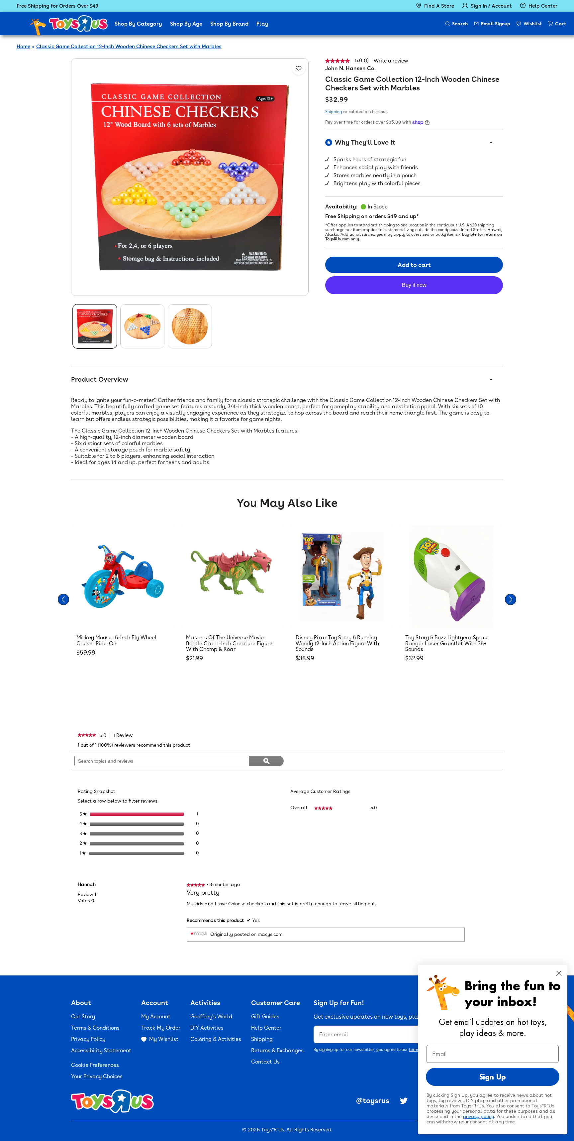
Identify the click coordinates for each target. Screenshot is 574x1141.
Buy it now (414, 285)
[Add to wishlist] (298, 68)
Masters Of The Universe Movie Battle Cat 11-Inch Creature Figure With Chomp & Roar (229, 643)
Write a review (391, 61)
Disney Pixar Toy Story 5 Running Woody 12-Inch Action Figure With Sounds (337, 643)
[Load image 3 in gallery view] (190, 326)
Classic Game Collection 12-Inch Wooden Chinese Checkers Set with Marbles (129, 47)
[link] (87, 735)
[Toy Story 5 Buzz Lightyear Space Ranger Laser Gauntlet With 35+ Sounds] (451, 576)
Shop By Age (186, 24)
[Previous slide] (63, 599)
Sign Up (492, 1077)
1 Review (125, 735)
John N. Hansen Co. (350, 68)
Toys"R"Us (272, 1130)
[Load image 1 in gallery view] (95, 326)
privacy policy (478, 1116)
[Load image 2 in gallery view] (142, 326)
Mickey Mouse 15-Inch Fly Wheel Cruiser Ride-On (116, 640)
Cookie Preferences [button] (95, 1065)
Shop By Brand (229, 24)
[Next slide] (510, 599)
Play (262, 24)
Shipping (333, 111)
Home (23, 47)
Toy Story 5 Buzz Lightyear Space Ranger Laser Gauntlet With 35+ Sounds (447, 643)
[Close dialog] (559, 973)
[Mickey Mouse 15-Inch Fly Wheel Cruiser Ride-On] (122, 576)
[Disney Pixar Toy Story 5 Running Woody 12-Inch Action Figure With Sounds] (341, 576)
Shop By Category (138, 24)
